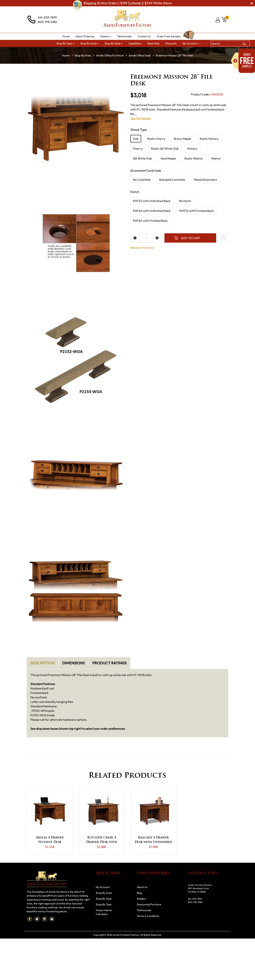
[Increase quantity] (157, 238)
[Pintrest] (44, 919)
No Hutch (185, 201)
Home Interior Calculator (104, 912)
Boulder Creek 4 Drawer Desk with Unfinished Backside (101, 840)
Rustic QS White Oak (165, 148)
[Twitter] (37, 919)
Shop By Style (104, 898)
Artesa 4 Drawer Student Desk (50, 840)
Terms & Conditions (148, 916)
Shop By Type (103, 904)
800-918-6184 (47, 22)
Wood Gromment (205, 179)
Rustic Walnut (193, 158)
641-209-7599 (47, 17)
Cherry (137, 148)
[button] (105, 36)
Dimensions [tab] (73, 663)
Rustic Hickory (209, 138)
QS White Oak (142, 158)
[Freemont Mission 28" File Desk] (76, 128)
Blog (139, 893)
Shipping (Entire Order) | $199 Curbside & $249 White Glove (127, 3)
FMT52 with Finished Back (196, 211)
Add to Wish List (223, 238)
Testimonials (144, 910)
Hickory (192, 148)
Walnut (216, 158)
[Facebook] (29, 919)
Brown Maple (182, 138)
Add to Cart (190, 238)
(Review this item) (142, 247)
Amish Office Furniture (110, 55)
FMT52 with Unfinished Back (151, 201)
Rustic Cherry (156, 138)
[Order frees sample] (243, 60)
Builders (141, 898)
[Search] (244, 43)
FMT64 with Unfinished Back (152, 211)
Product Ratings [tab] (109, 663)
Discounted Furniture (149, 904)
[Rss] (52, 919)
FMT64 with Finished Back (150, 220)
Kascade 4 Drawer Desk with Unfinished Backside (153, 840)
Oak (136, 138)
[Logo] (127, 19)
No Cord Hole (141, 179)
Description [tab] (42, 663)
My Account (103, 887)
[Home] (65, 55)
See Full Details (140, 118)
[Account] (218, 19)
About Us (142, 887)
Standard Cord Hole (172, 179)
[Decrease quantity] (135, 238)
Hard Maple (168, 158)
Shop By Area (82, 55)
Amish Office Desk (140, 55)
